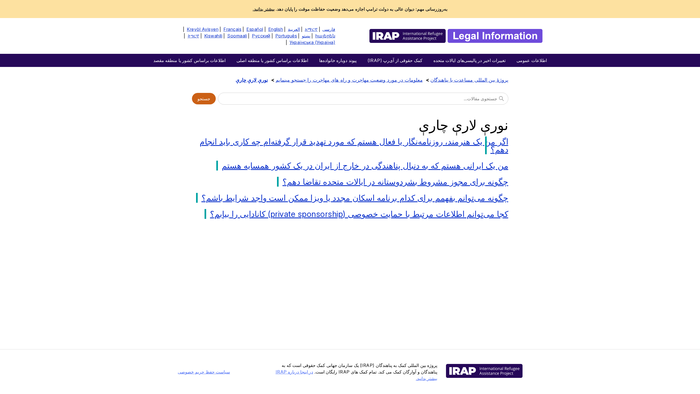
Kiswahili (213, 36)
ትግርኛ (193, 36)
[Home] (455, 36)
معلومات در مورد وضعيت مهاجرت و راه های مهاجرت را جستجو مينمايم (349, 80)
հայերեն (325, 36)
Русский (261, 36)
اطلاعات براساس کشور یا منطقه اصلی (272, 60)
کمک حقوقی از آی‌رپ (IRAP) (395, 60)
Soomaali (237, 36)
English (275, 29)
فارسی (328, 29)
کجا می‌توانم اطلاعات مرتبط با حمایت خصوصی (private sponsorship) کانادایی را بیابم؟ (359, 214)
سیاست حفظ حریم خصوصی (204, 372)
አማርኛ (311, 29)
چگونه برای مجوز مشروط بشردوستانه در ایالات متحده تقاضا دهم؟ (395, 182)
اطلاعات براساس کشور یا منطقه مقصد (189, 60)
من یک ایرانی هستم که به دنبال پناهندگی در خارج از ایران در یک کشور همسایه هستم (365, 165)
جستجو (203, 98)
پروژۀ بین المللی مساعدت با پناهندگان (469, 80)
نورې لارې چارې (252, 80)
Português (286, 36)
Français (232, 29)
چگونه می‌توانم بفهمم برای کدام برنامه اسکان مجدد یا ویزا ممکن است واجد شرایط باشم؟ (355, 198)
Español (254, 29)
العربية (294, 29)
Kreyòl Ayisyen (202, 29)
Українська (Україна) (312, 42)
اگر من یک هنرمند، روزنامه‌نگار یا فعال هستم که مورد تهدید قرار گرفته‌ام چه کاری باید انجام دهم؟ (354, 145)
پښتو (306, 36)
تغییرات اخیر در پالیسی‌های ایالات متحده (469, 60)
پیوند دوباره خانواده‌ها (338, 60)
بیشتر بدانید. (264, 9)
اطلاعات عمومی (532, 60)
